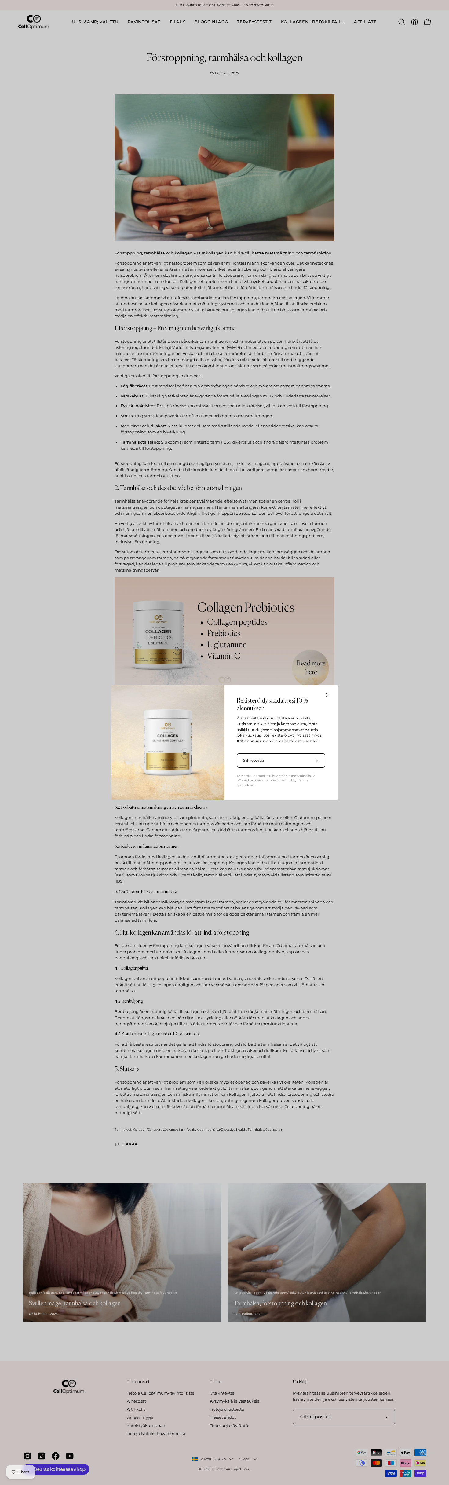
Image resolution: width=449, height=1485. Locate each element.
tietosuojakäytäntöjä (271, 780)
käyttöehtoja (300, 780)
